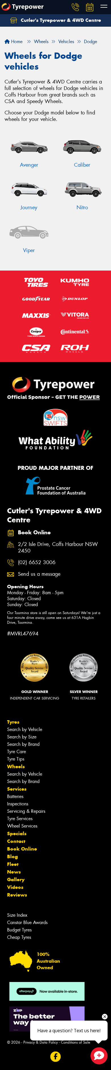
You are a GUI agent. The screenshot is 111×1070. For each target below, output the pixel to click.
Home (16, 42)
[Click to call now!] (75, 7)
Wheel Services (22, 826)
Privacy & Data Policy (40, 1042)
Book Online (22, 849)
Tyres (13, 722)
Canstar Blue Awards (27, 922)
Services (16, 789)
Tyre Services (19, 819)
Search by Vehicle (24, 729)
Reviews (17, 895)
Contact (16, 841)
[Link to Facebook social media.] (55, 1057)
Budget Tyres (19, 930)
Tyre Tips (15, 759)
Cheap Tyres (19, 937)
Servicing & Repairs (26, 811)
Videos (15, 887)
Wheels (16, 766)
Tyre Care (16, 752)
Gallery (15, 879)
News (14, 872)
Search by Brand (23, 744)
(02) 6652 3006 (37, 562)
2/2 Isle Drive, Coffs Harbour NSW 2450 (58, 547)
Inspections (17, 804)
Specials (16, 833)
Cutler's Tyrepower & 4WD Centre (60, 20)
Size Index (17, 915)
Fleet (12, 864)
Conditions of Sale (75, 1042)
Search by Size (21, 737)
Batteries (15, 796)
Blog (12, 856)
